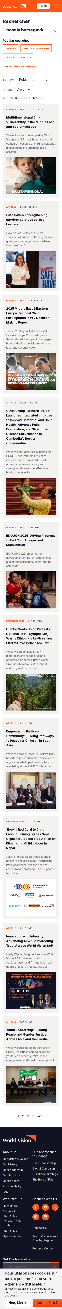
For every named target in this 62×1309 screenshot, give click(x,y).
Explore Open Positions (12, 1223)
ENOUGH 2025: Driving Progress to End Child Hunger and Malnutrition (30, 540)
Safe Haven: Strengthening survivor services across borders (27, 219)
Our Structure (11, 1175)
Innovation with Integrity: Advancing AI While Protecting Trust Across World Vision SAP (29, 941)
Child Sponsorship (36, 48)
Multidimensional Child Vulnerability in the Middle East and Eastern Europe (30, 122)
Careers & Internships (10, 1213)
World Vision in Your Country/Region (45, 1238)
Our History (10, 1164)
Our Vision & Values (15, 1159)
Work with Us (12, 1199)
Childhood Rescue (18, 57)
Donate (43, 5)
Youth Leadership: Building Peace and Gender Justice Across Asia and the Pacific (27, 1034)
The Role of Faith (43, 1179)
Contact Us (39, 1228)
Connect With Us (44, 1199)
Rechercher (16, 21)
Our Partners (11, 1181)
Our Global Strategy (45, 1174)
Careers (11, 48)
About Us (9, 1152)
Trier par (9, 79)
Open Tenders (12, 1236)
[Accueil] (15, 6)
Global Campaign (43, 1168)
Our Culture (10, 1206)
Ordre (8, 89)
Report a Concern (43, 1248)
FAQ (5, 1192)
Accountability (12, 1186)
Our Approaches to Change (44, 1154)
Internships (10, 1230)
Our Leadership (13, 1170)
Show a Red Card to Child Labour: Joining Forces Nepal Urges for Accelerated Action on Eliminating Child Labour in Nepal (31, 839)
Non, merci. (17, 1303)
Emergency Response (20, 66)
